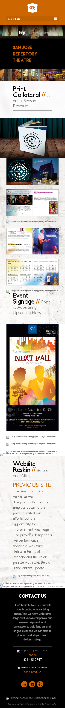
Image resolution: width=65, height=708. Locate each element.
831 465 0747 (32, 659)
